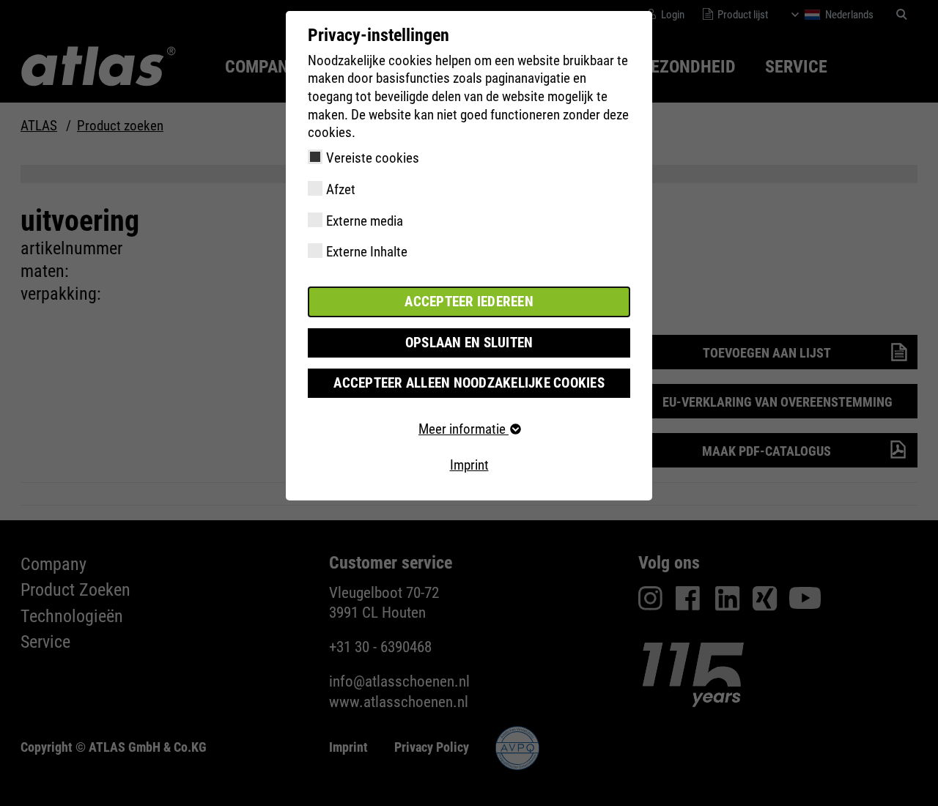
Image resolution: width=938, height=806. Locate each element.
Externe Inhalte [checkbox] (366, 251)
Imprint (469, 464)
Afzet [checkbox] (340, 189)
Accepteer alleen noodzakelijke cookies (469, 382)
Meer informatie (463, 429)
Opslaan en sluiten (469, 342)
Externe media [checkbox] (364, 220)
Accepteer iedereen (469, 301)
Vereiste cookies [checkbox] (372, 157)
